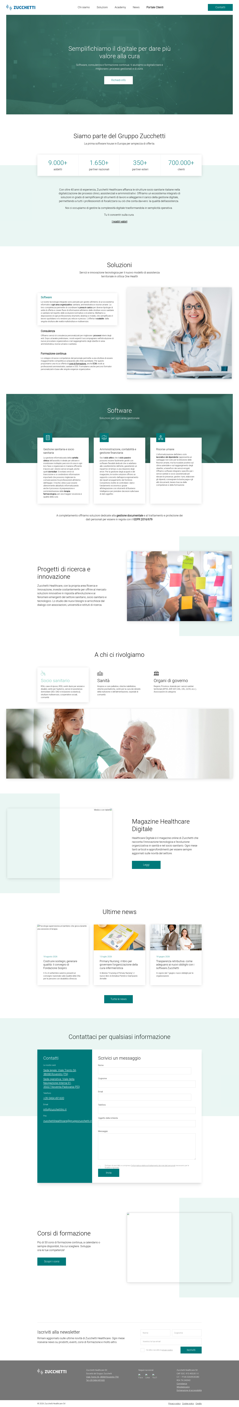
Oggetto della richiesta (108, 1118)
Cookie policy (188, 1403)
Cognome (102, 1078)
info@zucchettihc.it (55, 1109)
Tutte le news (119, 999)
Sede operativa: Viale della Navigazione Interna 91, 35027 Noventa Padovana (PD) (61, 1083)
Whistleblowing (183, 1387)
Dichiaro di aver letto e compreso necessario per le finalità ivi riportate (147, 1167)
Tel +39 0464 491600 (95, 1380)
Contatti (220, 7)
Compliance (182, 1383)
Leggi (146, 864)
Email (100, 1091)
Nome (101, 1065)
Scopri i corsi (51, 1261)
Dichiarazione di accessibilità (189, 1390)
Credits (199, 1403)
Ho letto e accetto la (159, 1350)
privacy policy (167, 1350)
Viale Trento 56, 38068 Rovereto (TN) (102, 1377)
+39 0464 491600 (53, 1098)
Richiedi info (118, 80)
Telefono (102, 1105)
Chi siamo (84, 7)
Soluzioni (102, 7)
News (136, 7)
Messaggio (103, 1131)
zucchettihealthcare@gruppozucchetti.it (67, 1120)
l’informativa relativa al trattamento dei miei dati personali (153, 1166)
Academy (120, 7)
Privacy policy (174, 1403)
